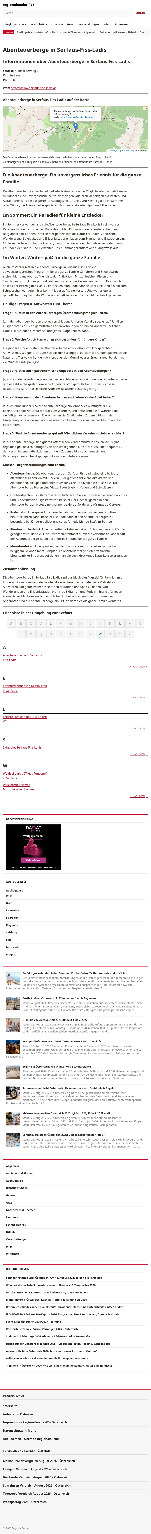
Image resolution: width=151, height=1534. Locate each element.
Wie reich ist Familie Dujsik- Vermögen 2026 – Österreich (42, 1329)
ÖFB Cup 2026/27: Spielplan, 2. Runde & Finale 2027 (54, 1020)
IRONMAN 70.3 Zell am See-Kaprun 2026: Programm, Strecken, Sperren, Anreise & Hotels (62, 1314)
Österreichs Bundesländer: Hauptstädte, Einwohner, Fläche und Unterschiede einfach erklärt (65, 1307)
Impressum (122, 24)
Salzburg (11, 932)
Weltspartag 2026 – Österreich (25, 1502)
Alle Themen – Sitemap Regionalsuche (31, 1439)
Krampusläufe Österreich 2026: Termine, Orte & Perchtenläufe (61, 1041)
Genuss (10, 1195)
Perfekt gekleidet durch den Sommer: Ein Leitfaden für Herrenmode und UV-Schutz (75, 973)
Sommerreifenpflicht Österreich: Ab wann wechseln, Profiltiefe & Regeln (68, 1088)
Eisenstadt (12, 910)
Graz (70, 24)
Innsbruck (12, 947)
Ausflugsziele (25, 32)
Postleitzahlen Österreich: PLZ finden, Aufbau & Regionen (59, 998)
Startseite (10, 1406)
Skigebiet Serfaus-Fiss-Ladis (22, 747)
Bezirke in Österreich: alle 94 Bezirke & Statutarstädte (56, 1066)
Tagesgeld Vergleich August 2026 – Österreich (36, 1494)
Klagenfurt (13, 925)
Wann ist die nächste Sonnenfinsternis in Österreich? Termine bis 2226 (51, 1285)
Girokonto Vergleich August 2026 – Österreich (36, 1477)
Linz (8, 939)
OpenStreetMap (126, 150)
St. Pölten (12, 917)
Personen (12, 1217)
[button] (75, 126)
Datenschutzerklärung (19, 1431)
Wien (107, 24)
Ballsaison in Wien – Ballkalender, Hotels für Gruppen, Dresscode (47, 1358)
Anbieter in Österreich (19, 1414)
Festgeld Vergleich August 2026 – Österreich (35, 1469)
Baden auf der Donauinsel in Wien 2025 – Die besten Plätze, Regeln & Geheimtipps (58, 1343)
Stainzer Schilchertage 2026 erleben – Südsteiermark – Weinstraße (48, 1336)
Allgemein (90, 32)
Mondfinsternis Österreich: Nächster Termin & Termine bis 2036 (46, 1299)
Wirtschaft (37, 24)
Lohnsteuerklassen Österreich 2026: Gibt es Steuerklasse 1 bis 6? (63, 1134)
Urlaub (55, 24)
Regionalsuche (14, 24)
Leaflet (111, 150)
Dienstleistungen (17, 1188)
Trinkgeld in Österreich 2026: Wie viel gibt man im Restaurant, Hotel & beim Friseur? (60, 1365)
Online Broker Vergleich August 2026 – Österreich (39, 1461)
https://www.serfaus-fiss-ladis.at (33, 88)
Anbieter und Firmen (112, 32)
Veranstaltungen (88, 24)
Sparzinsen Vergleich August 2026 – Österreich (37, 1485)
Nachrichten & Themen (66, 32)
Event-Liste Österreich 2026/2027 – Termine (33, 1321)
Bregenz (11, 954)
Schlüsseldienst (16, 1224)
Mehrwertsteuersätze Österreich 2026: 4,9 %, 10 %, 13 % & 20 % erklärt (67, 1113)
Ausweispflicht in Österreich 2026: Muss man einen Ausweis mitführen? (51, 1351)
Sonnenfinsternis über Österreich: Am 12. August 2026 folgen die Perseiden (54, 1277)
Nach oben (138, 666)
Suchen (140, 13)
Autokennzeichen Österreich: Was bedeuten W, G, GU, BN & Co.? (47, 1292)
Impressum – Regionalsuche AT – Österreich (35, 1422)
